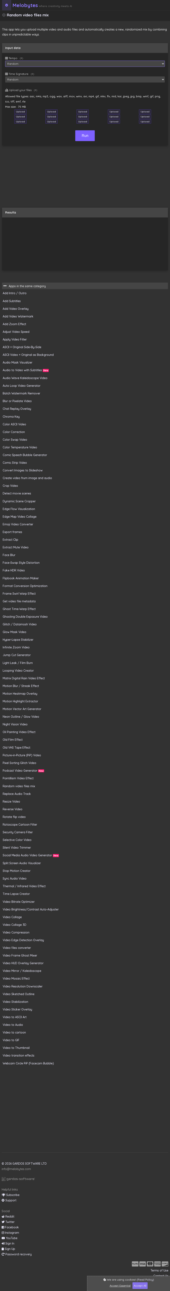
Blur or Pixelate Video (17, 401)
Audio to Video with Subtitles (25, 370)
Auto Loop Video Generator (21, 386)
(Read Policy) (145, 1279)
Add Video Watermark (18, 316)
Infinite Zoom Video (16, 647)
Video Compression (16, 932)
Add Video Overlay (16, 309)
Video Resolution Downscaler (22, 986)
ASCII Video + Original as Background (28, 355)
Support (10, 1200)
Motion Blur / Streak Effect (21, 686)
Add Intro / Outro (15, 293)
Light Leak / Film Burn (18, 663)
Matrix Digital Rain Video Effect (24, 678)
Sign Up (9, 1249)
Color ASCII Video (14, 424)
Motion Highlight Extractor (20, 701)
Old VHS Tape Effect (16, 747)
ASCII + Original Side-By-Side (22, 347)
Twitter (10, 1222)
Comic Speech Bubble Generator (25, 455)
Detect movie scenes (17, 493)
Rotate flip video (14, 817)
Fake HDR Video (14, 570)
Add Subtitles (12, 301)
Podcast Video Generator (23, 770)
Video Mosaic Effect (16, 978)
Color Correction (14, 432)
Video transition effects (18, 1055)
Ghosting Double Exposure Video (25, 617)
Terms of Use (159, 1270)
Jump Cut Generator (17, 655)
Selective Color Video (17, 840)
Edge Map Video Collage (19, 517)
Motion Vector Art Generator (22, 709)
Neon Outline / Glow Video (21, 717)
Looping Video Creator (18, 670)
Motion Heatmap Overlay (20, 694)
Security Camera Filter (18, 832)
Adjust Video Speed (16, 332)
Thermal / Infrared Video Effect (24, 886)
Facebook (11, 1227)
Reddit (9, 1216)
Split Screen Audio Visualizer (22, 863)
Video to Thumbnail (16, 1048)
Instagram (11, 1233)
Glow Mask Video (14, 632)
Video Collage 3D (14, 925)
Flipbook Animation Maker (21, 578)
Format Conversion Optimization (25, 586)
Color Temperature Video (20, 447)
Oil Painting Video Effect (19, 732)
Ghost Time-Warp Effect (19, 609)
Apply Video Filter (15, 339)
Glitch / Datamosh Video (20, 624)
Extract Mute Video (16, 547)
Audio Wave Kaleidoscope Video (25, 378)
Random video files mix (19, 786)
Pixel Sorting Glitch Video (19, 763)
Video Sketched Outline (18, 994)
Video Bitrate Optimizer (19, 902)
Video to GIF (11, 1040)
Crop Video (10, 486)
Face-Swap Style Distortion (21, 563)
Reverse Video (12, 809)
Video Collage (12, 917)
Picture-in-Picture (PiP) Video (22, 755)
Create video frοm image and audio (27, 478)
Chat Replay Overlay (17, 409)
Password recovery (18, 1254)
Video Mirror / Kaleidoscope (22, 971)
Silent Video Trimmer (17, 847)
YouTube (11, 1238)
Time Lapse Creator (16, 894)
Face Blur (9, 555)
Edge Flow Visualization (19, 509)
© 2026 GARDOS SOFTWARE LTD (24, 1163)
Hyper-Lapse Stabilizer (18, 640)
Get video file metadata (19, 601)
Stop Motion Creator (16, 871)
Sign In (9, 1243)
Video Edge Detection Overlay (23, 940)
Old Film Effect (13, 740)
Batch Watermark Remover (21, 393)
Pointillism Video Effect (18, 778)
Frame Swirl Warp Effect (19, 593)
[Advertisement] (85, 179)
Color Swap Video (15, 440)
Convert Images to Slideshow (23, 470)
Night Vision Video (15, 724)
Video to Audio (13, 1025)
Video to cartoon (14, 1032)
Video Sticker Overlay (17, 1009)
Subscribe (12, 1195)
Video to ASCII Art (15, 1017)
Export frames (12, 532)
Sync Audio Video (15, 878)
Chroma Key (11, 417)
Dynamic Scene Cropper (19, 501)
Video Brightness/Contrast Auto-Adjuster (31, 909)
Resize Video (11, 801)
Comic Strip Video (15, 463)
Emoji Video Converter (18, 524)
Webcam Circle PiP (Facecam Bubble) (28, 1063)
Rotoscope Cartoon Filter (20, 824)
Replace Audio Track (17, 794)
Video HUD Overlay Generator (23, 963)
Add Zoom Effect (14, 324)
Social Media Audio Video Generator (30, 855)
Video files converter (17, 948)
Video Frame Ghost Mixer (20, 955)
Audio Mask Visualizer (17, 362)
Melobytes (25, 5)
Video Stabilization (15, 1002)
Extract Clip (10, 540)
